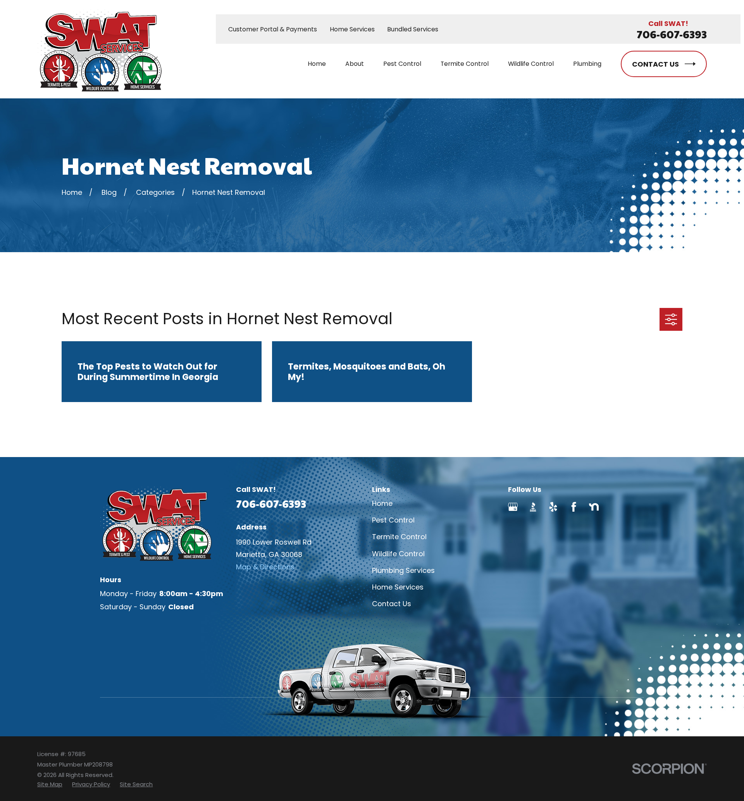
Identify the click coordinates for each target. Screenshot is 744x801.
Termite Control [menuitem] (465, 64)
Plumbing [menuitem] (587, 64)
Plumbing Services (403, 570)
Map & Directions (265, 567)
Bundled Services (412, 29)
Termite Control (399, 536)
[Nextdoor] (594, 507)
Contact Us (391, 603)
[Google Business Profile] (513, 507)
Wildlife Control (398, 554)
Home (382, 503)
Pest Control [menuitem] (402, 64)
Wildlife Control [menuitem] (531, 64)
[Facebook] (574, 507)
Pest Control (393, 520)
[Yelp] (553, 507)
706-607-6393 (672, 34)
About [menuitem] (354, 64)
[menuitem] (49, 784)
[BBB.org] (533, 507)
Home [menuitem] (317, 64)
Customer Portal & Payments (272, 29)
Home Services (352, 29)
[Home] (99, 49)
